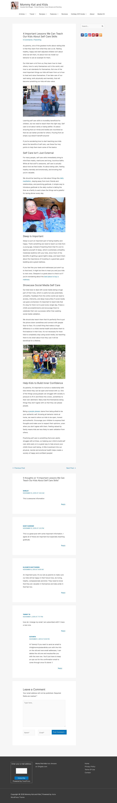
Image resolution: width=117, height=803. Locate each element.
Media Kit (101, 14)
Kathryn (32, 637)
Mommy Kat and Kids (34, 4)
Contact (88, 773)
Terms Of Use (90, 770)
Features (53, 14)
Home (87, 763)
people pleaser (34, 411)
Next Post (71, 468)
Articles (22, 14)
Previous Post (18, 468)
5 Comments (27, 40)
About (92, 14)
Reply (63, 504)
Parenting (37, 40)
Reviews (65, 14)
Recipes (42, 14)
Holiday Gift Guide (78, 14)
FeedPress (26, 781)
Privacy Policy (90, 767)
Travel (32, 14)
